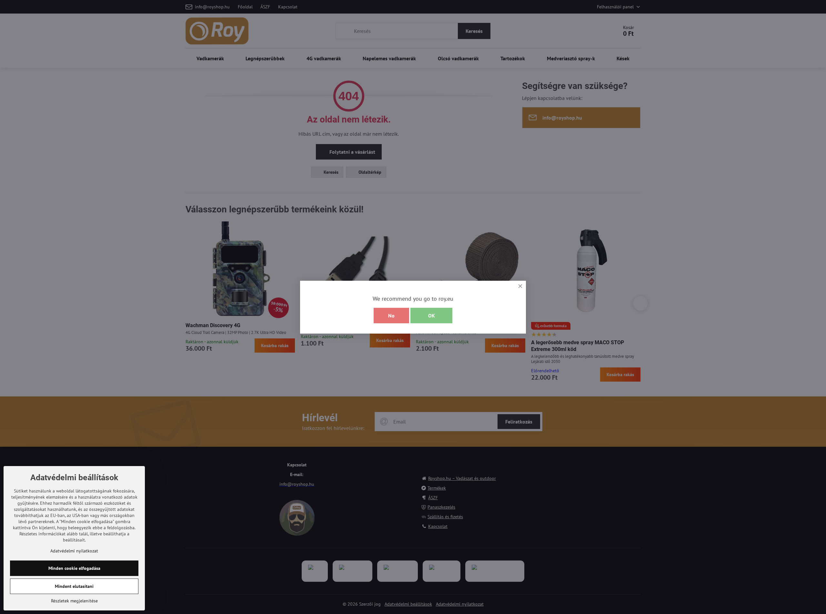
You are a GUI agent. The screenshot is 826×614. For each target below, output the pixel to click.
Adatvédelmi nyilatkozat (74, 551)
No (391, 315)
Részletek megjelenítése (74, 601)
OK (431, 315)
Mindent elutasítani (74, 586)
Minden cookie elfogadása (74, 568)
